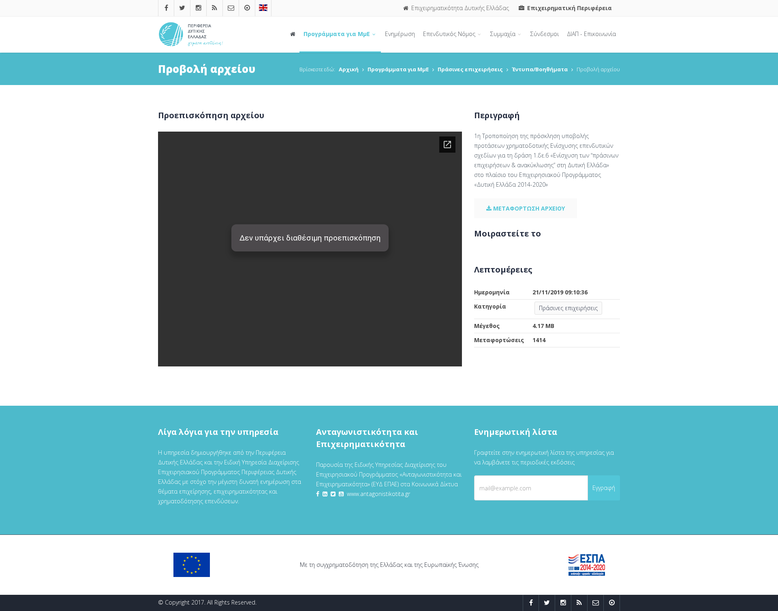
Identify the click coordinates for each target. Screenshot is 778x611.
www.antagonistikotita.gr (378, 494)
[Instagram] (198, 8)
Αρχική (349, 69)
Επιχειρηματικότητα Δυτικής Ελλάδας (459, 8)
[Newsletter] (231, 8)
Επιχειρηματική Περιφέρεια (569, 8)
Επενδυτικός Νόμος (450, 34)
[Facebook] (166, 8)
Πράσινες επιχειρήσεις (470, 69)
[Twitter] (182, 8)
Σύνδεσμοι (544, 34)
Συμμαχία (503, 34)
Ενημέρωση (400, 34)
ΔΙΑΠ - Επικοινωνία (591, 34)
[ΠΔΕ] (247, 8)
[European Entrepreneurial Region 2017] (263, 8)
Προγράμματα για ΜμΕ (338, 34)
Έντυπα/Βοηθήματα (540, 69)
